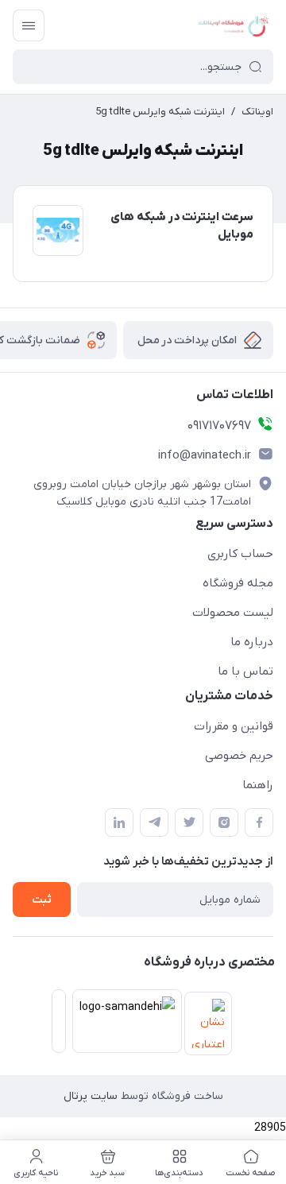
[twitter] (189, 822)
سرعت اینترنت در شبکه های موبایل (181, 226)
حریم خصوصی (239, 756)
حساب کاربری (240, 554)
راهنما (257, 785)
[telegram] (154, 822)
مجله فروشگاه (238, 583)
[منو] (28, 25)
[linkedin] (119, 822)
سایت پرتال (91, 1096)
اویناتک (257, 111)
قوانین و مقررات (233, 726)
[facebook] (259, 822)
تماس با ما (245, 671)
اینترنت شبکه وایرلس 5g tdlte (160, 111)
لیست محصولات (232, 613)
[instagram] (224, 822)
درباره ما (251, 642)
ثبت (42, 899)
